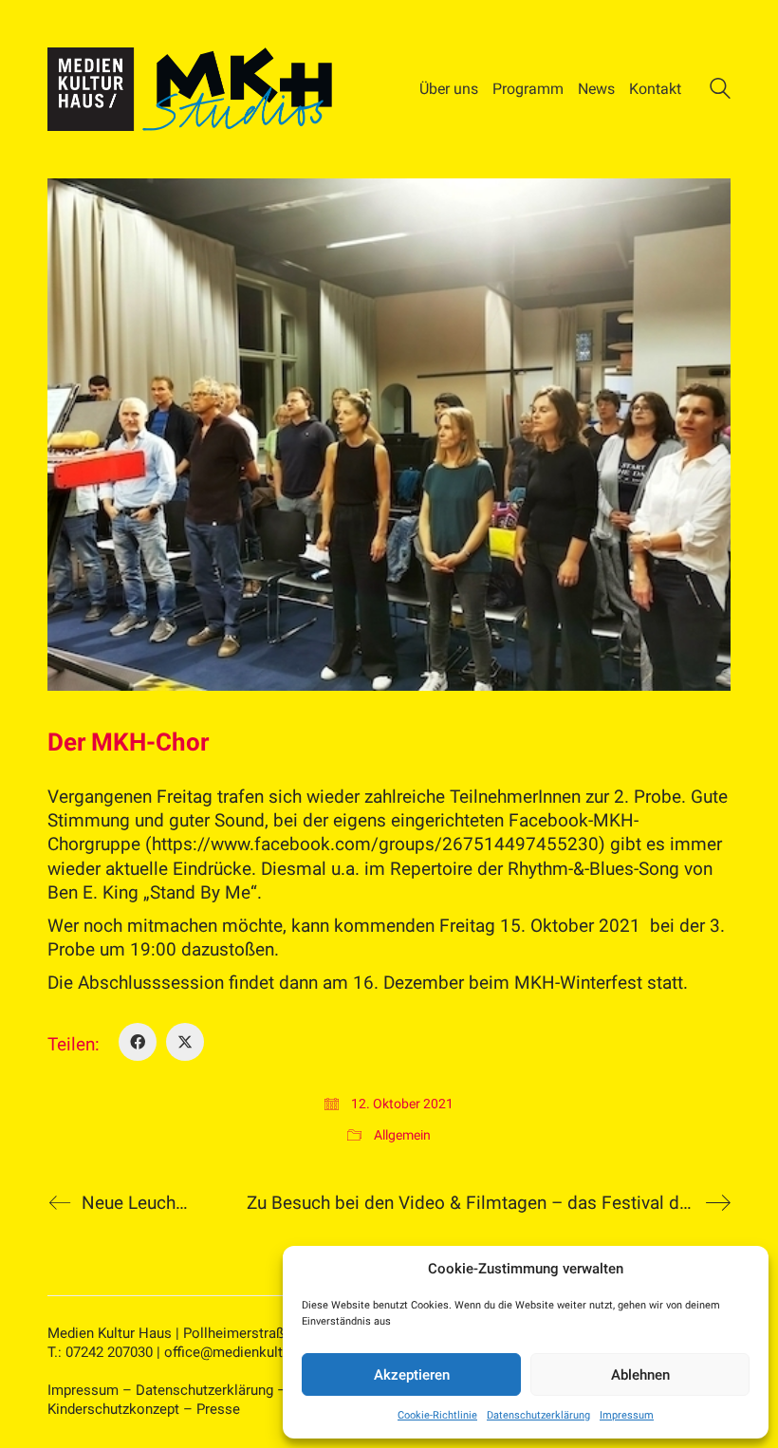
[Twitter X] (185, 1042)
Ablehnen (640, 1374)
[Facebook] (138, 1042)
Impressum (627, 1415)
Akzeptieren (412, 1374)
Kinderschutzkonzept (113, 1409)
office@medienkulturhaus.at (253, 1352)
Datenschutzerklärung (538, 1415)
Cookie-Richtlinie (437, 1415)
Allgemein (402, 1134)
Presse (218, 1409)
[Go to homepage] (189, 89)
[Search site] (720, 91)
